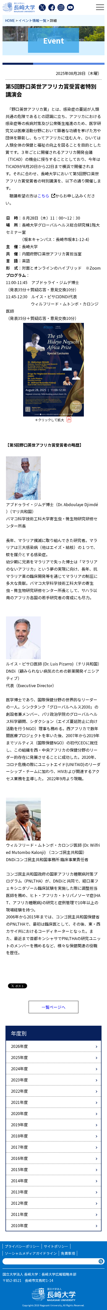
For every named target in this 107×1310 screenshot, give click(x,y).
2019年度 (19, 1125)
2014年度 (19, 1181)
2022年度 (19, 1091)
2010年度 (19, 1225)
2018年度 (19, 1136)
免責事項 (68, 1253)
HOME (10, 20)
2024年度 (19, 1069)
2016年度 (19, 1158)
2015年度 (19, 1169)
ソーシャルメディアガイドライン (31, 1253)
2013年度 (19, 1192)
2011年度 (19, 1214)
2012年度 (19, 1203)
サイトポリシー (56, 1246)
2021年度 (19, 1102)
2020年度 (19, 1113)
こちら (43, 196)
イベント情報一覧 (32, 20)
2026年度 (19, 1046)
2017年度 (19, 1147)
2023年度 (19, 1080)
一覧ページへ (53, 1007)
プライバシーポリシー (22, 1246)
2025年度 (19, 1057)
